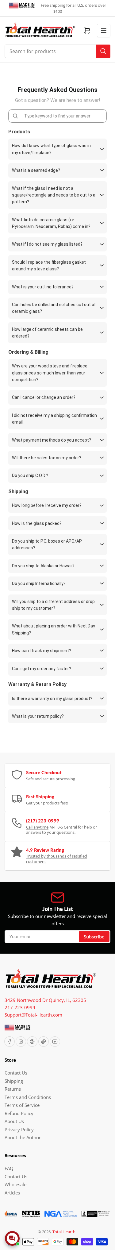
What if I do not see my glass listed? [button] (47, 244)
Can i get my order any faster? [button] (41, 668)
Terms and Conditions (28, 1097)
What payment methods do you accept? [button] (51, 440)
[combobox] (57, 51)
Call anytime (37, 827)
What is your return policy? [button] (38, 716)
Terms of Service (22, 1105)
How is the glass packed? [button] (37, 523)
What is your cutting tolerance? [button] (43, 286)
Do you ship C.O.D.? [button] (30, 475)
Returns (13, 1089)
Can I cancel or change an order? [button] (43, 397)
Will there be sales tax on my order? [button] (46, 457)
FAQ (9, 1168)
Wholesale (15, 1184)
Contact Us (16, 1073)
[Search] (103, 51)
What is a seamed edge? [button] (36, 170)
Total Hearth (63, 1231)
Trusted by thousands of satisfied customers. (56, 858)
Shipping (14, 1081)
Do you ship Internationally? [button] (39, 583)
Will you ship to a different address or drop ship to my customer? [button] (53, 605)
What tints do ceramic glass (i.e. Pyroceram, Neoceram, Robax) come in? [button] (51, 223)
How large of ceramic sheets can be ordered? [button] (47, 332)
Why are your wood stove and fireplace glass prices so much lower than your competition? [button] (49, 372)
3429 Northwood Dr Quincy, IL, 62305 (45, 1000)
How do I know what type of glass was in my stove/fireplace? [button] (51, 149)
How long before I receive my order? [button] (47, 505)
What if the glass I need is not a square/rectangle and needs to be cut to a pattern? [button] (53, 195)
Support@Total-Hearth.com (33, 1015)
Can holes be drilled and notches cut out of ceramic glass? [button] (54, 308)
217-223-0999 (20, 1007)
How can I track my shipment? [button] (41, 650)
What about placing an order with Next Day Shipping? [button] (53, 629)
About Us (14, 1121)
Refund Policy (19, 1113)
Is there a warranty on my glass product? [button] (52, 698)
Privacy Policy (19, 1129)
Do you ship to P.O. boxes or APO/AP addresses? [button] (47, 544)
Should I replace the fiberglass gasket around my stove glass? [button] (49, 265)
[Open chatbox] (12, 1238)
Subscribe (94, 937)
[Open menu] (103, 30)
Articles (12, 1193)
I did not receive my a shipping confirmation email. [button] (54, 418)
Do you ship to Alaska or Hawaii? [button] (43, 565)
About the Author (23, 1137)
